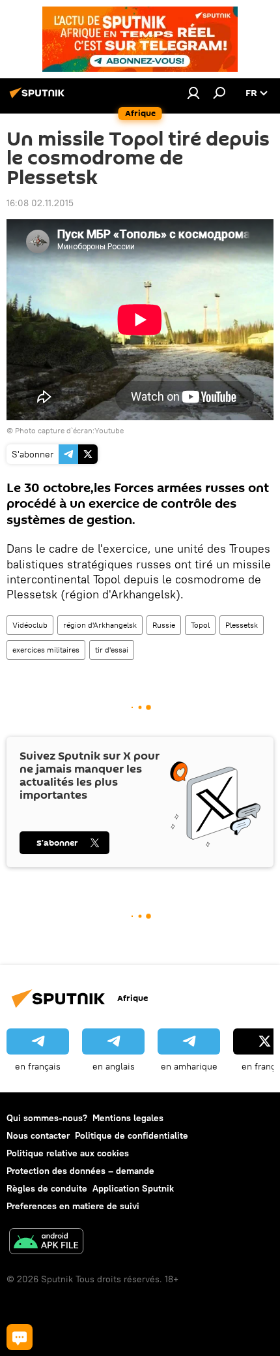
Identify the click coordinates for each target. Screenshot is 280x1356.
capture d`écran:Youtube (81, 430)
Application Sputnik (133, 1188)
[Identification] (193, 93)
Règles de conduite (47, 1188)
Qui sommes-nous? (47, 1118)
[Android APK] (46, 1242)
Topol (200, 625)
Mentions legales (127, 1118)
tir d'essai (111, 650)
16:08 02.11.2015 (40, 203)
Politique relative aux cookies (68, 1153)
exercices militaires (45, 650)
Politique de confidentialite (131, 1135)
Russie (163, 625)
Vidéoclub (30, 625)
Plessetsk (241, 625)
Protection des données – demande (80, 1171)
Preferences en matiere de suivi (73, 1206)
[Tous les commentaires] (20, 1337)
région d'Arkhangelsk (100, 625)
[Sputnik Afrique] (39, 98)
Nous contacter (38, 1135)
